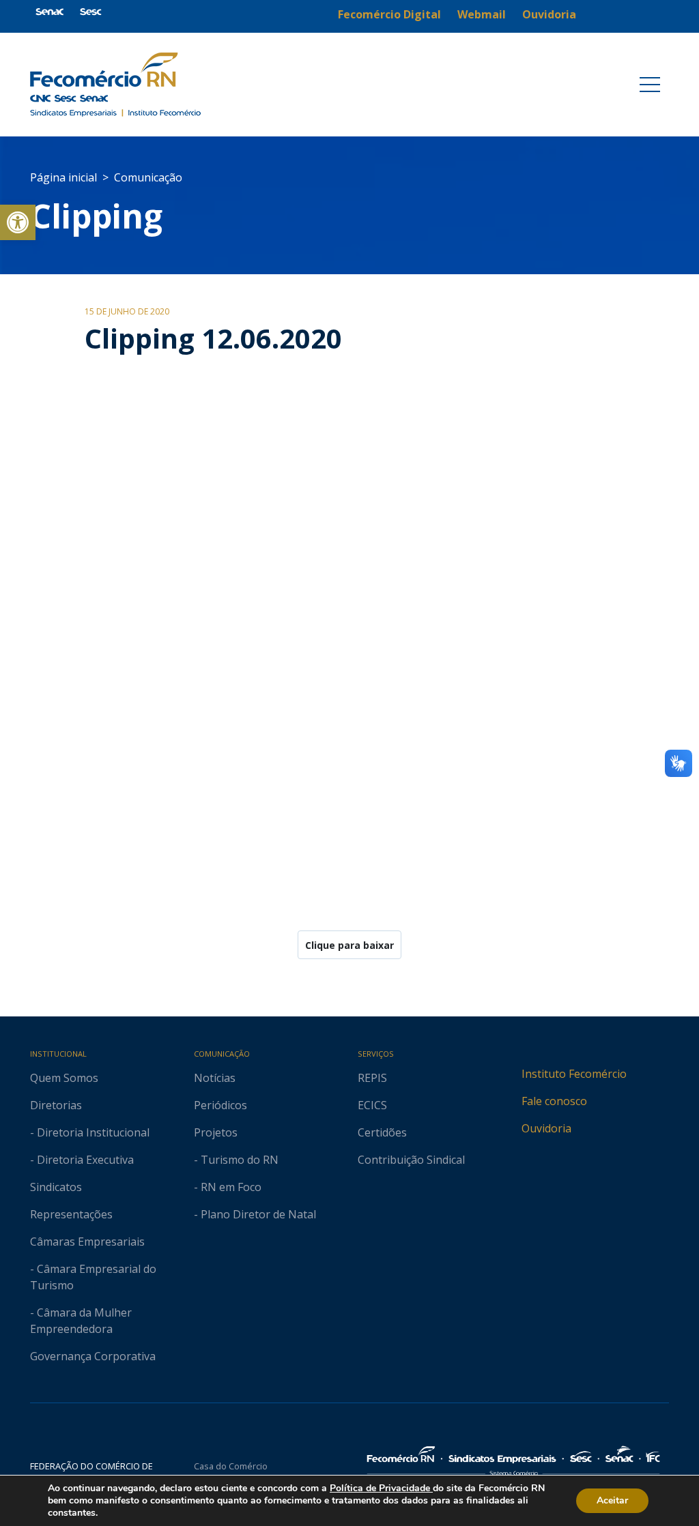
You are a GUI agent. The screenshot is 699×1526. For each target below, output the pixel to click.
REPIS (372, 1077)
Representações (71, 1214)
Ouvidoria (546, 1128)
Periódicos (220, 1105)
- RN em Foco (227, 1186)
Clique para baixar (349, 945)
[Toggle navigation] (650, 84)
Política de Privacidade (381, 1488)
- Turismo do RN (236, 1159)
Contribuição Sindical (411, 1159)
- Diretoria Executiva (82, 1159)
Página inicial (63, 177)
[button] (17, 222)
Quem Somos (64, 1077)
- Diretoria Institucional (89, 1132)
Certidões (382, 1132)
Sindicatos (56, 1186)
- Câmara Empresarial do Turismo (93, 1277)
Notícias (215, 1077)
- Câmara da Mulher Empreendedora (81, 1320)
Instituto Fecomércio (574, 1073)
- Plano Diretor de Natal (255, 1214)
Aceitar (612, 1500)
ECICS (372, 1105)
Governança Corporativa (93, 1356)
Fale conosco (554, 1101)
